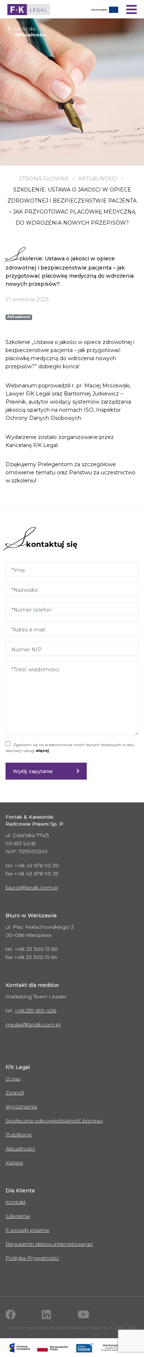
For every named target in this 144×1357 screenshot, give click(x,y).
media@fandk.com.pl (33, 1024)
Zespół (15, 1092)
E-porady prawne (27, 1230)
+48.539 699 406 (35, 1010)
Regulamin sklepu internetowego (49, 1244)
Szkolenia (18, 1216)
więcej (42, 750)
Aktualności (97, 178)
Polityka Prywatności (32, 1258)
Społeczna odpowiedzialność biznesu (54, 1120)
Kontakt (16, 1202)
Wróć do (31, 32)
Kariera (14, 1162)
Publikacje (19, 1134)
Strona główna (44, 178)
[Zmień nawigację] (131, 9)
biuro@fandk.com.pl (32, 887)
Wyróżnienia (21, 1106)
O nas (13, 1078)
